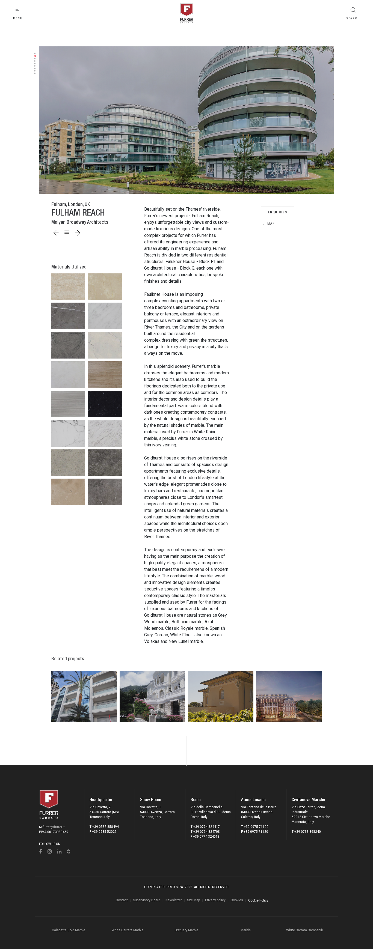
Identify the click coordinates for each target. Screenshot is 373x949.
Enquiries (277, 211)
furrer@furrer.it (54, 827)
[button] (35, 53)
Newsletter (173, 900)
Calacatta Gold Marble (68, 930)
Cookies (237, 900)
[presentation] (28, 120)
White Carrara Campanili (304, 930)
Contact (122, 900)
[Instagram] (50, 851)
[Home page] (186, 14)
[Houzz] (68, 851)
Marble (246, 930)
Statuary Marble (186, 930)
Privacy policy (215, 900)
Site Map (193, 900)
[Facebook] (40, 851)
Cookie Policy (258, 900)
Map (271, 223)
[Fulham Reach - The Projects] (186, 120)
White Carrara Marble (127, 930)
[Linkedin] (59, 851)
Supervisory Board (146, 900)
